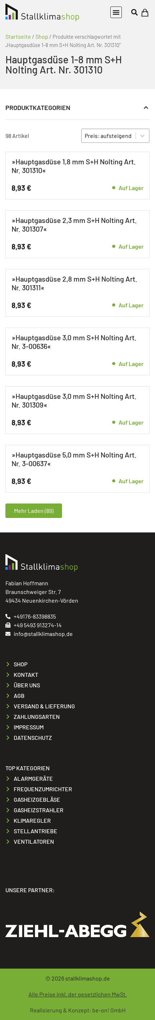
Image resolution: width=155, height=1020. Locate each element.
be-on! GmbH (108, 1010)
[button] (116, 12)
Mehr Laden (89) (33, 510)
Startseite (18, 36)
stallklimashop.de (87, 978)
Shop (41, 36)
